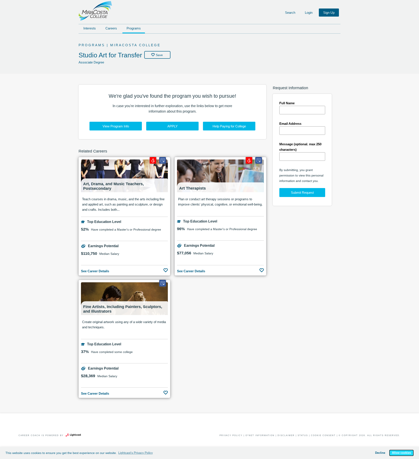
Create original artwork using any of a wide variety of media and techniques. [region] (124, 324)
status (303, 435)
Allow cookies (401, 452)
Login (309, 12)
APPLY (172, 126)
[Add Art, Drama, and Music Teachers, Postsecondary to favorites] (165, 269)
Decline (380, 452)
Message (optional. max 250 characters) (300, 146)
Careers (111, 28)
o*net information (260, 435)
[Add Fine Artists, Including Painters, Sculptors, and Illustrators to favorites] (165, 392)
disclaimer (286, 435)
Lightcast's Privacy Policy (135, 452)
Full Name (287, 103)
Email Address (290, 123)
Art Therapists (192, 188)
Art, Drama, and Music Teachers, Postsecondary (113, 186)
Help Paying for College (229, 126)
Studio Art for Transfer (110, 55)
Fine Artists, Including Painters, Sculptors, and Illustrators (122, 309)
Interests (89, 28)
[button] (290, 13)
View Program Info (116, 126)
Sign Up (329, 12)
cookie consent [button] (323, 435)
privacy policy (231, 435)
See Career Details (95, 271)
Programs (134, 28)
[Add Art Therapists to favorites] (261, 269)
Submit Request (302, 192)
